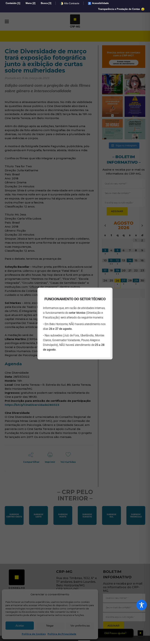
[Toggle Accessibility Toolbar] (141, 605)
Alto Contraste (69, 3)
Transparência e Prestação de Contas (119, 9)
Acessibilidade (98, 3)
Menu (30, 3)
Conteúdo (13, 3)
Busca (46, 3)
